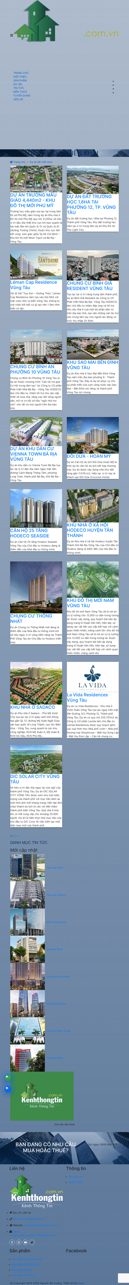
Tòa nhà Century (56, 894)
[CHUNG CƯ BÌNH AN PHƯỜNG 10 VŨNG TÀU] (36, 347)
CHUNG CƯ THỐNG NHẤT (31, 618)
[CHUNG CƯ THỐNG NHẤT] (36, 587)
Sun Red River (54, 949)
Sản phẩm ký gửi (22, 1269)
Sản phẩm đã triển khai (25, 1264)
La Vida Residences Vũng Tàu (87, 697)
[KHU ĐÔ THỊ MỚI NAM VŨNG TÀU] (93, 579)
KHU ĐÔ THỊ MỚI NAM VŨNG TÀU (90, 603)
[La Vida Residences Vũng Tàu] (93, 677)
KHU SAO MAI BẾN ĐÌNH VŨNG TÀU (92, 365)
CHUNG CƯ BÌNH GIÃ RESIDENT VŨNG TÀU (90, 285)
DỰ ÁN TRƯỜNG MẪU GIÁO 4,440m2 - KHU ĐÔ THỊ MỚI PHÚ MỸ (33, 200)
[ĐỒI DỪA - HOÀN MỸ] (93, 435)
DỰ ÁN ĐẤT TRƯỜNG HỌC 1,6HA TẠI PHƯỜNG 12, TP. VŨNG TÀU (91, 204)
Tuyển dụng (75, 1182)
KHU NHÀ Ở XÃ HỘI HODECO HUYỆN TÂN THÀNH (90, 530)
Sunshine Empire (56, 1003)
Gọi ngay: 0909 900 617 (102, 1144)
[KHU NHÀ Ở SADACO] (36, 683)
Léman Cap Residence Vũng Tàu (33, 284)
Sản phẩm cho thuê (23, 1275)
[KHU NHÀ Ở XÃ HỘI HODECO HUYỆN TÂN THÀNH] (93, 505)
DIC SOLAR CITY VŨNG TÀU (35, 779)
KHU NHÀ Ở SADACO (32, 707)
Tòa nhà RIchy (54, 1058)
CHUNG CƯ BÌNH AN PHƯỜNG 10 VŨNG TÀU (35, 369)
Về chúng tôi (75, 1176)
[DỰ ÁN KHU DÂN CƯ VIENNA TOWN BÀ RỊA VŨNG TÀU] (36, 431)
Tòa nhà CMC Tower (58, 1030)
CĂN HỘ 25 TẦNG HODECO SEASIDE (29, 533)
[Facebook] (12, 1242)
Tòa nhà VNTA (54, 867)
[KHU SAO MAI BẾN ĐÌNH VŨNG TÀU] (93, 345)
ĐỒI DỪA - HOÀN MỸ (89, 456)
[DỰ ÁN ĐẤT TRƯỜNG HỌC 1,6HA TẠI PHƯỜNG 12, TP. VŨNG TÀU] (93, 180)
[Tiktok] (32, 1242)
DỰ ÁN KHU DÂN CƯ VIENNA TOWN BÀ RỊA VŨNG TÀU (33, 454)
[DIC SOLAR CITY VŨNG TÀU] (36, 759)
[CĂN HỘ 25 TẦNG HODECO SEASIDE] (36, 508)
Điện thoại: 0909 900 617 (28, 1218)
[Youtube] (25, 1242)
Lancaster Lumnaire (58, 976)
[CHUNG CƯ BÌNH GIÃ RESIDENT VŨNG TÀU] (93, 265)
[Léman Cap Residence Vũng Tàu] (36, 265)
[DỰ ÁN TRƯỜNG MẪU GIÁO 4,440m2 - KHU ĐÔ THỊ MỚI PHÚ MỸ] (36, 179)
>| (17, 836)
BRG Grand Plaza (56, 922)
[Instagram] (18, 1242)
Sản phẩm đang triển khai (27, 1259)
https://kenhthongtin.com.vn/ (41, 1225)
